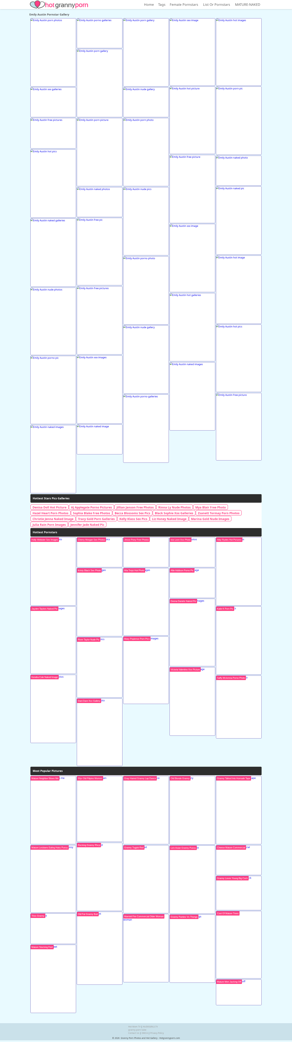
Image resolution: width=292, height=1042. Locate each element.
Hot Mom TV (134, 1026)
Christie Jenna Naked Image (53, 519)
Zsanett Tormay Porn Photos (219, 513)
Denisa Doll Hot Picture (49, 507)
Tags (161, 4)
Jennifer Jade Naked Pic (87, 525)
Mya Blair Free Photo (210, 507)
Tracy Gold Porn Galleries (96, 519)
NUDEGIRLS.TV (150, 1026)
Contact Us (133, 1033)
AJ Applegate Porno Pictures (91, 507)
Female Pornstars (184, 4)
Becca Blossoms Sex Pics (132, 513)
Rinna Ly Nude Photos (174, 507)
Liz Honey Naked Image (169, 519)
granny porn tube (137, 1029)
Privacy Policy (157, 1033)
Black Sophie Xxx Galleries (174, 513)
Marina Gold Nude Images (210, 519)
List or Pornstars (216, 4)
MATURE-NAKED (247, 4)
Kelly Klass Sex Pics (133, 519)
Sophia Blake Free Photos (91, 513)
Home (149, 4)
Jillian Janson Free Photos (135, 507)
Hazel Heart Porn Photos (50, 513)
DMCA (145, 1033)
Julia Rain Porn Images (49, 525)
